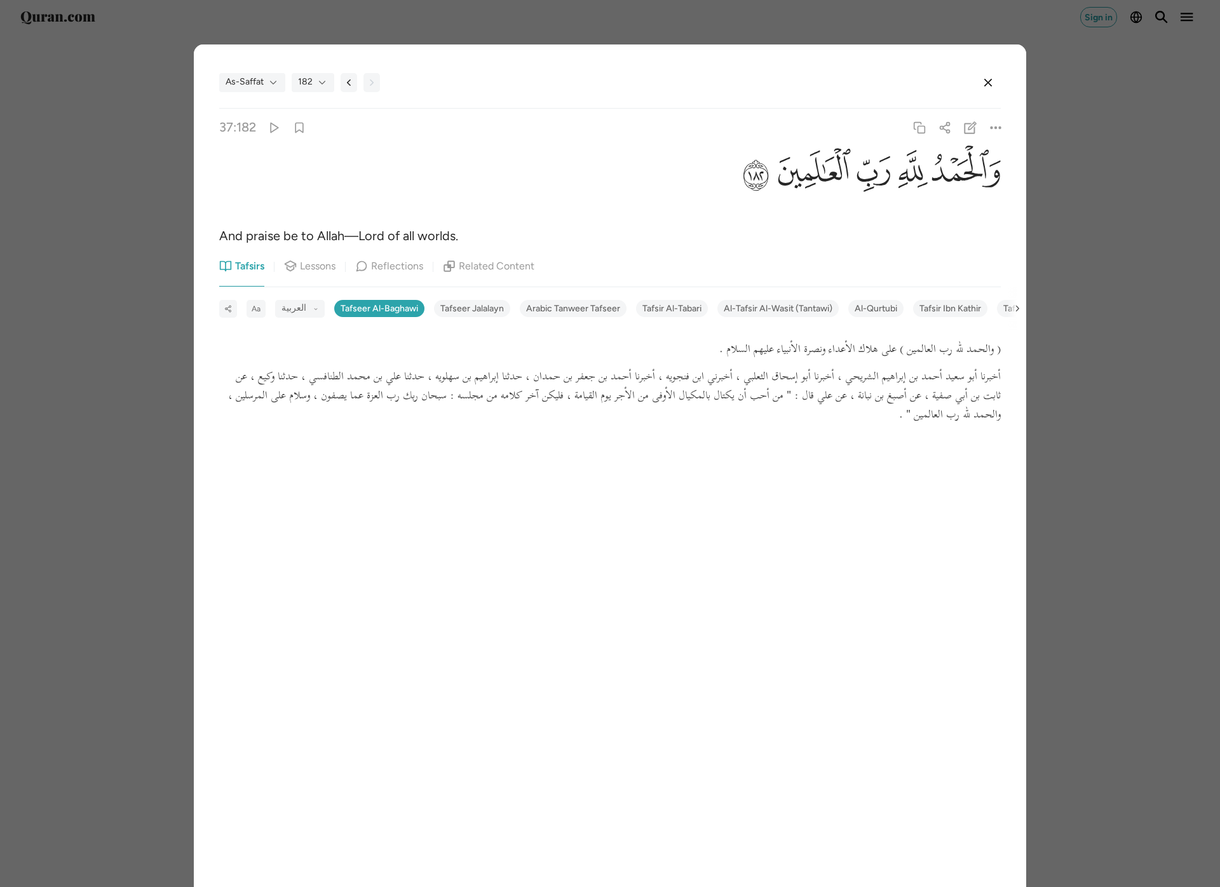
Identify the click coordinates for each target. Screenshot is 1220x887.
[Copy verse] (919, 127)
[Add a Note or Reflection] (970, 127)
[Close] (988, 82)
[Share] (944, 127)
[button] (964, 174)
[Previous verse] (349, 82)
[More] (996, 127)
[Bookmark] (299, 127)
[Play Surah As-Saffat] (273, 127)
